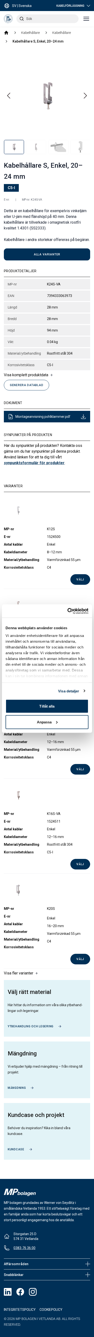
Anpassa (44, 722)
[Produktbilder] (47, 102)
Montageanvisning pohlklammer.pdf (42, 417)
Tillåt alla (46, 706)
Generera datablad (26, 385)
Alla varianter (47, 254)
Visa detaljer (68, 691)
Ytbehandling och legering (31, 1026)
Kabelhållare (30, 32)
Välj (80, 579)
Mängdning (17, 1088)
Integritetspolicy (20, 1310)
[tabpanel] (47, 94)
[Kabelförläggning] (6, 32)
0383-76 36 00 (24, 1248)
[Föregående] (9, 96)
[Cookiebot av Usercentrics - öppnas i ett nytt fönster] (67, 611)
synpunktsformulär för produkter (34, 463)
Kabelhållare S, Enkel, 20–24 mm (38, 41)
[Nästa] (85, 96)
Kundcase (16, 1149)
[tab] (14, 147)
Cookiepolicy (51, 1310)
